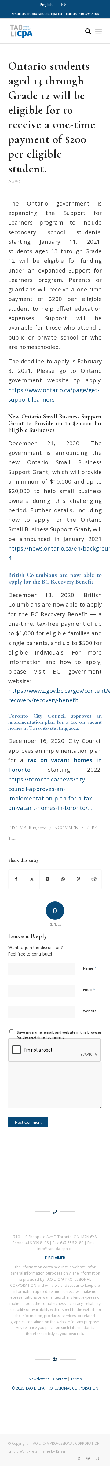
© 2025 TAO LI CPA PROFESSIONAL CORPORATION (55, 1388)
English (46, 4)
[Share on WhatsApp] (63, 879)
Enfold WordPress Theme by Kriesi (36, 1451)
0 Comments (69, 827)
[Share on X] (32, 879)
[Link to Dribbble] (88, 1458)
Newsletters (39, 1379)
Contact (60, 1379)
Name (89, 968)
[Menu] (98, 31)
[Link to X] (78, 1458)
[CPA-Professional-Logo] (45, 31)
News (14, 181)
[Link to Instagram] (97, 1458)
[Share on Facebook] (16, 879)
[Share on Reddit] (93, 879)
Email (89, 989)
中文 (63, 4)
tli (12, 838)
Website (90, 1010)
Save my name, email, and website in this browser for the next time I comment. (59, 1035)
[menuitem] (46, 4)
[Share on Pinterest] (78, 879)
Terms (76, 1379)
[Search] (85, 31)
